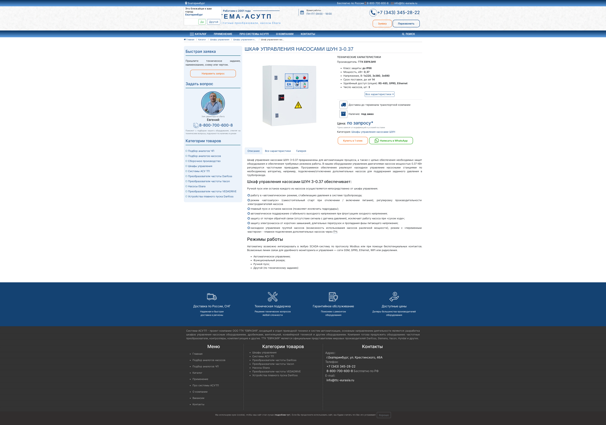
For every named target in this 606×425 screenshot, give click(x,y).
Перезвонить (406, 23)
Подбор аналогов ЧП (201, 150)
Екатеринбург (196, 3)
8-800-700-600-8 (377, 3)
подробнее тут (282, 415)
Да (202, 21)
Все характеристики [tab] (278, 150)
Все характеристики (378, 94)
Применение (223, 34)
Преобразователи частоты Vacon (209, 181)
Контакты (308, 34)
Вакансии (198, 398)
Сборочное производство (204, 161)
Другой (213, 21)
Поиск (410, 34)
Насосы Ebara (196, 186)
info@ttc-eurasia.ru (405, 3)
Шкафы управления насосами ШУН (373, 131)
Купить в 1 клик (352, 140)
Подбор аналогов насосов (204, 156)
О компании (285, 34)
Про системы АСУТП (254, 34)
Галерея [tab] (301, 150)
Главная (197, 353)
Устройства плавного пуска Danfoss (210, 196)
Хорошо (384, 415)
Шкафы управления (200, 166)
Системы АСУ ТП (199, 171)
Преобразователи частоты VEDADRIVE (212, 191)
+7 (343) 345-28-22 (341, 366)
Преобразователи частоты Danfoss (210, 176)
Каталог (197, 372)
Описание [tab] (253, 150)
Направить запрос (213, 73)
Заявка (382, 23)
